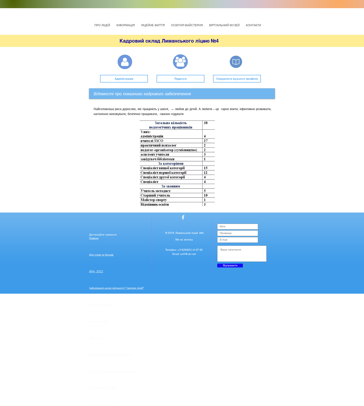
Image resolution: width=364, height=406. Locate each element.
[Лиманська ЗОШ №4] (183, 217)
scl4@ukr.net (188, 253)
